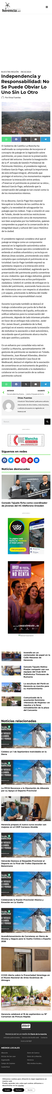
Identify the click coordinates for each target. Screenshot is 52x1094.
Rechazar (19, 1090)
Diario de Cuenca (33, 1053)
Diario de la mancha (38, 1034)
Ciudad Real (5, 1067)
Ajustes (30, 1090)
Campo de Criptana (8, 1063)
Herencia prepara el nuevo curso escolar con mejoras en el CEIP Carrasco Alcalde (23, 825)
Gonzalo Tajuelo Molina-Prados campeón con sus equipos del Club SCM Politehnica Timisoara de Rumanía (36, 672)
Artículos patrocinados (12, 1037)
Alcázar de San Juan (8, 1056)
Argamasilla (5, 1060)
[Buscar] (47, 422)
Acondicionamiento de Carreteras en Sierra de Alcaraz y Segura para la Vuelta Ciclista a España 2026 (26, 939)
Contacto (44, 1037)
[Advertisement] (26, 41)
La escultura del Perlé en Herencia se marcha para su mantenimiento (36, 686)
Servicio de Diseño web (30, 1037)
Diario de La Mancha (34, 1056)
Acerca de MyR (26, 1041)
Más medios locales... (35, 1063)
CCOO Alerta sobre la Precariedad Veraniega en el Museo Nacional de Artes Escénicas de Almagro (25, 977)
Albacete (4, 1053)
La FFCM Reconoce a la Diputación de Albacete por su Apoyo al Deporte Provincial (25, 789)
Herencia (30, 1060)
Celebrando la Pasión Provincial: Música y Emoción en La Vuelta (22, 901)
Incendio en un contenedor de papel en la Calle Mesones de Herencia (37, 656)
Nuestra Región (10, 71)
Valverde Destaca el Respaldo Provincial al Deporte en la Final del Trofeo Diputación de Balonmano (23, 863)
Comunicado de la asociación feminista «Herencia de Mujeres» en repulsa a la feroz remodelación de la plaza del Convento (37, 704)
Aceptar (7, 1090)
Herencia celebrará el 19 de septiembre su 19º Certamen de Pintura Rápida (24, 1015)
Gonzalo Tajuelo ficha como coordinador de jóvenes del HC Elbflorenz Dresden (24, 504)
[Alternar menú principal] (47, 7)
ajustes (21, 1085)
